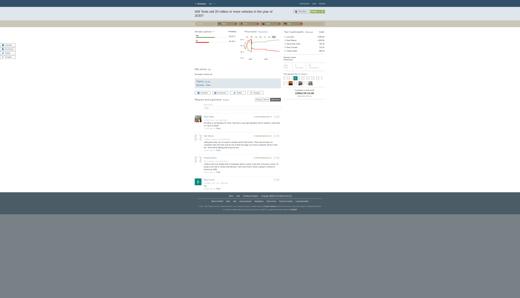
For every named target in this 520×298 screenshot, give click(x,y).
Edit (209, 70)
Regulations (259, 201)
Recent (266, 100)
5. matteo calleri (304, 51)
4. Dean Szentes (304, 47)
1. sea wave (304, 37)
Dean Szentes (209, 180)
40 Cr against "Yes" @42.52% (215, 161)
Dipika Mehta (209, 117)
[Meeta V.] (305, 83)
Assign (207, 82)
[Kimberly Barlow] (198, 160)
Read (223, 24)
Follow (314, 12)
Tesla (208, 85)
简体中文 (272, 196)
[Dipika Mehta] (198, 118)
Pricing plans (304, 4)
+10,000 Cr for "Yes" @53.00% (216, 183)
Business (200, 85)
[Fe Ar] (286, 78)
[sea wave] (291, 83)
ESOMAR (294, 209)
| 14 (321, 12)
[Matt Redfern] (305, 78)
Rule (245, 24)
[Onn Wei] (310, 78)
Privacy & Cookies (286, 201)
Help (238, 196)
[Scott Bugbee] (300, 78)
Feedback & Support (250, 196)
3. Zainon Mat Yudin (304, 44)
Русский (279, 196)
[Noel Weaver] (198, 138)
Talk (289, 24)
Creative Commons (270, 206)
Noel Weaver (209, 136)
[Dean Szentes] (198, 181)
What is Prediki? (217, 201)
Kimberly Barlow (210, 158)
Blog (228, 201)
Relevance (275, 100)
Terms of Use (271, 201)
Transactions (263, 32)
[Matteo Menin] (291, 78)
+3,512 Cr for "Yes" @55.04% (215, 120)
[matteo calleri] (315, 78)
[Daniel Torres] (286, 83)
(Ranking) (309, 32)
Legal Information (302, 201)
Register (322, 4)
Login (314, 4)
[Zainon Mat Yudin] (300, 83)
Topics (231, 196)
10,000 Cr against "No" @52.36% (217, 139)
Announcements (245, 201)
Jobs (234, 201)
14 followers (302, 74)
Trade (267, 24)
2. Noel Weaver (304, 40)
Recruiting (302, 11)
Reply (218, 128)
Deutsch (286, 196)
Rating (258, 100)
